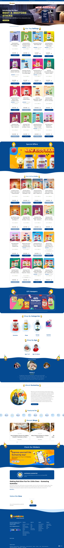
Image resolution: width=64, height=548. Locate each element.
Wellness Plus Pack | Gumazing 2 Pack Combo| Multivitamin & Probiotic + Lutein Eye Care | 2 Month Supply (26, 245)
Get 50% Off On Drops (47, 0)
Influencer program (48, 525)
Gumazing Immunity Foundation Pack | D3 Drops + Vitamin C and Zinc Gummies (37, 192)
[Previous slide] (1, 15)
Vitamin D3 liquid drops (45, 546)
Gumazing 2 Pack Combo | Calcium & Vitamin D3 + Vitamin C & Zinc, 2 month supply (26, 271)
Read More (20, 439)
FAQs (31, 527)
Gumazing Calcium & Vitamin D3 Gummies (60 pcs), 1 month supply (38, 126)
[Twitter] (10, 542)
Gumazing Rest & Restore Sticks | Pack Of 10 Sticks (15, 44)
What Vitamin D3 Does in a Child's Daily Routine (40, 436)
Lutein (23, 530)
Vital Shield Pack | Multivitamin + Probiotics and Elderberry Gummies (49, 126)
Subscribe (33, 505)
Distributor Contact (41, 528)
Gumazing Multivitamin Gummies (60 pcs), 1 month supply (49, 72)
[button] (17, 2)
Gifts (47, 528)
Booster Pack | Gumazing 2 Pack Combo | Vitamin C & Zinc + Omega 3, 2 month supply (49, 245)
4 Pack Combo (24, 535)
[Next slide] (62, 15)
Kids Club (47, 527)
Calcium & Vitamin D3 (25, 527)
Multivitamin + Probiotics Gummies (14, 546)
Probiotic (24, 529)
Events (31, 525)
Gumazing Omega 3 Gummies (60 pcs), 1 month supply (49, 44)
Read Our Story (34, 404)
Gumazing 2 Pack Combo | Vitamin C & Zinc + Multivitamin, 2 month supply (49, 271)
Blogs (47, 526)
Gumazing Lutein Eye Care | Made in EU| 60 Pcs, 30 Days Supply (26, 72)
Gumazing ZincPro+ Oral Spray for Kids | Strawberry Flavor (26, 44)
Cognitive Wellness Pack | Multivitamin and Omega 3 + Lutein (49, 192)
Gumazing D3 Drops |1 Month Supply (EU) (37, 44)
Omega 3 (24, 528)
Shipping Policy (41, 526)
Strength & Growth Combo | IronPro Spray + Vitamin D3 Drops (15, 192)
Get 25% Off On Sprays (14, 0)
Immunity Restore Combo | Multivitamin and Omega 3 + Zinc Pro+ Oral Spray (26, 192)
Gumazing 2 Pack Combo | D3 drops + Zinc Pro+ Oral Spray (49, 99)
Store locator (40, 530)
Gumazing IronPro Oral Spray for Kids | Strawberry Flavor (15, 99)
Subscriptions (40, 527)
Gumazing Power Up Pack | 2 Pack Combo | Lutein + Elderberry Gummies (37, 245)
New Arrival (31, 0)
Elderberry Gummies (25, 526)
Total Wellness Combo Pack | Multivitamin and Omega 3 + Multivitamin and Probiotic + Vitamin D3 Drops (15, 218)
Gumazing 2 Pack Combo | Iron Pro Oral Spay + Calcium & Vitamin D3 (15, 126)
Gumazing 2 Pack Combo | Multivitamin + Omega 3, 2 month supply (37, 271)
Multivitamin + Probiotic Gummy (26, 99)
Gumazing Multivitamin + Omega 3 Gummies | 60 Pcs (37, 99)
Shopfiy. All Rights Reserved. (15, 528)
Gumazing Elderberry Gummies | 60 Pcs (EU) (15, 71)
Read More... (12, 489)
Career (31, 526)
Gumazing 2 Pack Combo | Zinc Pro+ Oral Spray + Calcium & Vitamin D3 (26, 126)
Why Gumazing (32, 528)
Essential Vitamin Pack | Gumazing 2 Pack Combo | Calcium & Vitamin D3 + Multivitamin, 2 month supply (15, 271)
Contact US (40, 529)
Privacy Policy (40, 525)
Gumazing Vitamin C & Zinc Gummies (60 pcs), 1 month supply (37, 72)
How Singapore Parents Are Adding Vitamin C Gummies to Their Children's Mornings (19, 436)
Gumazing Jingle (33, 529)
